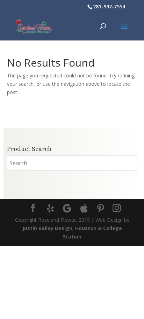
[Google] (67, 208)
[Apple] (84, 208)
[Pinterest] (101, 208)
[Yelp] (50, 208)
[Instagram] (117, 208)
